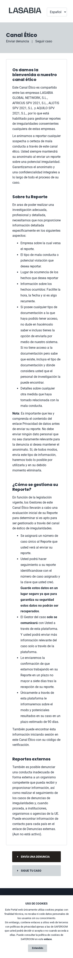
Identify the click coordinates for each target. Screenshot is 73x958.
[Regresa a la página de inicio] (24, 10)
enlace (48, 939)
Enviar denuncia (17, 41)
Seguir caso (43, 41)
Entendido (37, 948)
